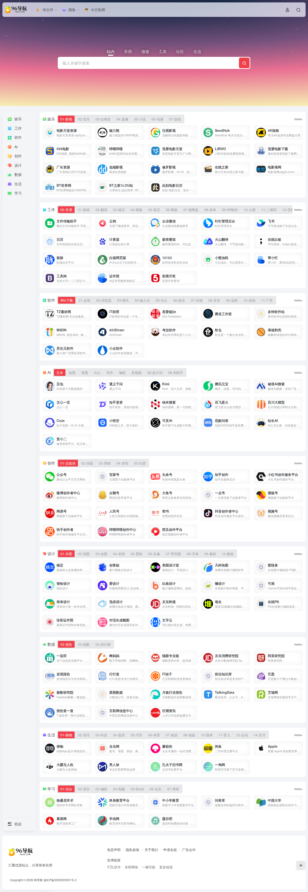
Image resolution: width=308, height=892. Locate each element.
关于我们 (151, 849)
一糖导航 (148, 867)
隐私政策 (132, 849)
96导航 (38, 880)
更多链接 (166, 867)
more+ (298, 119)
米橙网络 (131, 867)
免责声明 (114, 849)
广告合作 (189, 849)
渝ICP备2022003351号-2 (60, 880)
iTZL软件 (114, 867)
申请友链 (170, 849)
